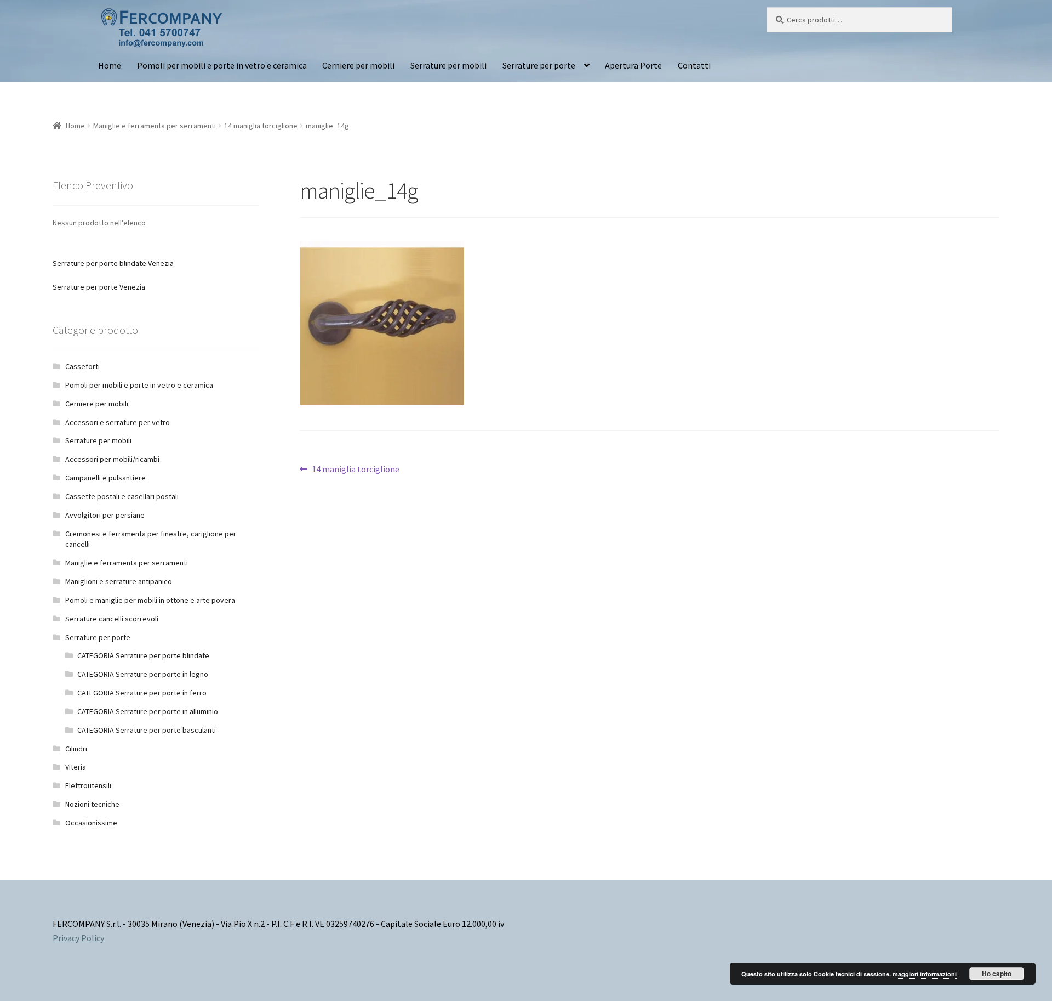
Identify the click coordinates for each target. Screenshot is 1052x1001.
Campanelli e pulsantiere (105, 478)
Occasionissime (91, 823)
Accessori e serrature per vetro (117, 422)
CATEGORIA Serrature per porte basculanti (146, 730)
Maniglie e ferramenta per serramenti (154, 126)
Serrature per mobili (448, 65)
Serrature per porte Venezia (99, 287)
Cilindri (76, 749)
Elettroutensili (88, 785)
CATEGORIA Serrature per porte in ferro (142, 693)
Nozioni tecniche (92, 804)
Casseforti (82, 366)
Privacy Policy (78, 937)
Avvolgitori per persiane (105, 515)
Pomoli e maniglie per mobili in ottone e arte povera (150, 600)
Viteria (75, 767)
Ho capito (996, 974)
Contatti (694, 65)
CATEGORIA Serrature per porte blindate (143, 655)
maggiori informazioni (925, 974)
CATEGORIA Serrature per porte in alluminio (147, 711)
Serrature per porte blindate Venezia (113, 263)
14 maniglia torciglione (261, 126)
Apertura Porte (633, 65)
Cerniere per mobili (358, 65)
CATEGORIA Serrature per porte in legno (142, 674)
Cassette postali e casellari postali (122, 496)
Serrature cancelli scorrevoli (111, 619)
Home (109, 65)
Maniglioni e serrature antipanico (118, 581)
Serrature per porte (538, 65)
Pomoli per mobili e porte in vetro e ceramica (222, 65)
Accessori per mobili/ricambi (112, 459)
